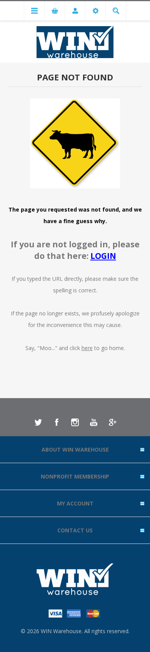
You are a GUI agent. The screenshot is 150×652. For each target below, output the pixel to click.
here (87, 348)
